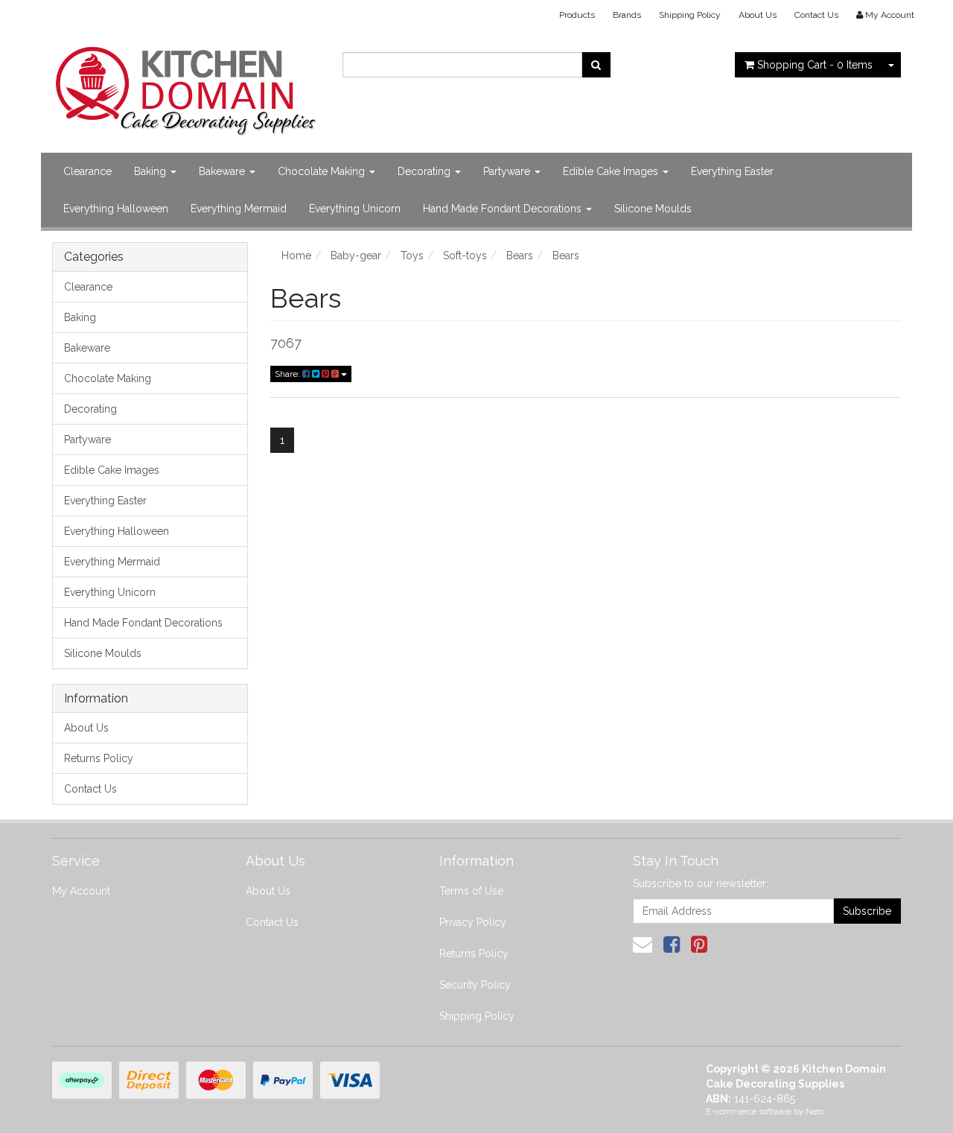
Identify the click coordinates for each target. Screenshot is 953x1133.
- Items (815, 65)
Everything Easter (732, 171)
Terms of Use (471, 891)
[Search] (596, 64)
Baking (151, 171)
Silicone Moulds (653, 209)
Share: (288, 374)
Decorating (425, 171)
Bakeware (223, 171)
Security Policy (475, 985)
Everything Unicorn (355, 209)
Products (577, 15)
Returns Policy (98, 758)
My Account (81, 891)
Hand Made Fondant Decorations (503, 209)
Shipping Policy (690, 15)
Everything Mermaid (239, 209)
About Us (758, 15)
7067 (286, 343)
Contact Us (816, 15)
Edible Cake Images (612, 171)
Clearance (87, 171)
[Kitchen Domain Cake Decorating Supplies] (186, 86)
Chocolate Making (323, 171)
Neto (815, 1112)
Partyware (508, 171)
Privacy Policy (472, 922)
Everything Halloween (115, 209)
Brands (627, 15)
